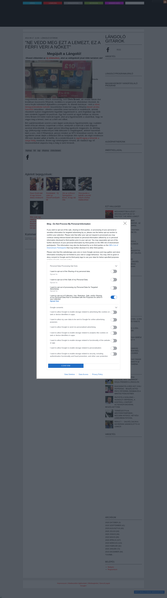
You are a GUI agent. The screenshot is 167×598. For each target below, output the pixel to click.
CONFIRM (65, 366)
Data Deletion (69, 374)
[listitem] (83, 266)
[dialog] (83, 299)
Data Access (83, 374)
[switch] (114, 271)
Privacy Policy (97, 374)
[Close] (125, 224)
